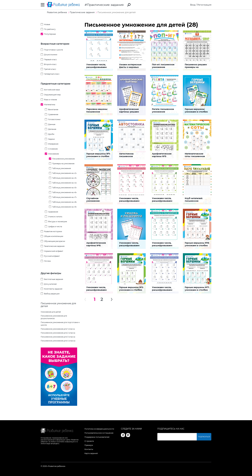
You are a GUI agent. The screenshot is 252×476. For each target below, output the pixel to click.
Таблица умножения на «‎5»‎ (64, 187)
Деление (52, 129)
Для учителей (50, 284)
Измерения (53, 144)
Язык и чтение (50, 99)
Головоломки (54, 119)
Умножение (53, 154)
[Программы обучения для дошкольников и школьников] (59, 405)
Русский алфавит (52, 256)
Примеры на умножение (63, 163)
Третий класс (50, 69)
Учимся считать (55, 216)
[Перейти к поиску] (129, 5)
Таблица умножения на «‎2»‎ (64, 173)
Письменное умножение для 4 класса (58, 341)
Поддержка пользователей (96, 437)
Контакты (88, 449)
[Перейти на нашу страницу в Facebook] (123, 435)
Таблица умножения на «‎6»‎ (64, 192)
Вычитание (53, 109)
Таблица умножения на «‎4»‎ (64, 183)
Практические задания (105, 5)
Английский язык (52, 90)
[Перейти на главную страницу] (63, 4)
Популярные (50, 34)
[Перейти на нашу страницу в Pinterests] (128, 435)
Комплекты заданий (53, 289)
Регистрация (204, 4)
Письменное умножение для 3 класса (58, 337)
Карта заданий (91, 453)
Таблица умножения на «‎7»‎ (64, 197)
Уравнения (53, 212)
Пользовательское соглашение (98, 433)
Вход (192, 4)
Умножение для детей (51, 312)
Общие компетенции (53, 236)
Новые (47, 24)
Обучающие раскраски (54, 241)
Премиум (88, 445)
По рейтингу (50, 29)
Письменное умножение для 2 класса (58, 333)
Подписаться (204, 437)
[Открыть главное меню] (43, 4)
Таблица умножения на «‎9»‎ (64, 207)
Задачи (51, 139)
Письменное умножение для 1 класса (58, 329)
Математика (49, 104)
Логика (47, 261)
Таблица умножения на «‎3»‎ (64, 178)
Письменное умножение (63, 159)
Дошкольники (50, 54)
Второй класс (50, 64)
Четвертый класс (52, 74)
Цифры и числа (55, 226)
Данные (51, 124)
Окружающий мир (52, 95)
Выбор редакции (52, 294)
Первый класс (50, 59)
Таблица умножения (61, 168)
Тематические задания (54, 246)
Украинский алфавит (53, 251)
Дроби (51, 134)
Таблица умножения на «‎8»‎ (64, 202)
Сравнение (53, 114)
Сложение (53, 149)
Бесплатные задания (53, 279)
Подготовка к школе (53, 50)
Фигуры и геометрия (57, 221)
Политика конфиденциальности (99, 429)
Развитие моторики (53, 231)
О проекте (89, 441)
